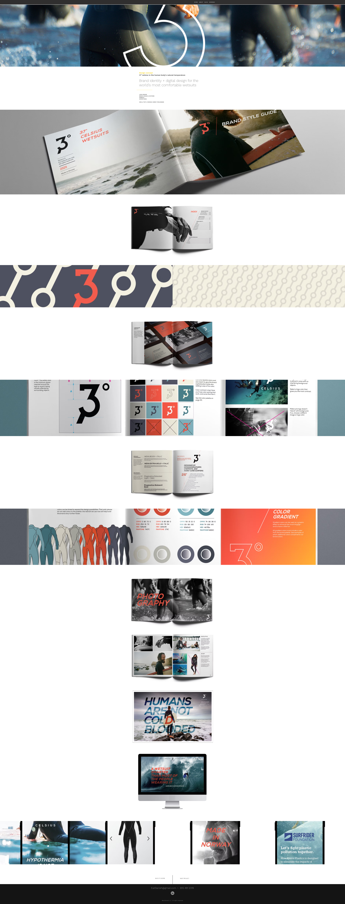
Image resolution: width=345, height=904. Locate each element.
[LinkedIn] (172, 893)
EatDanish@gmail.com (163, 888)
